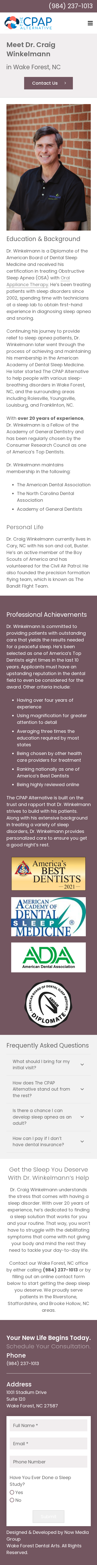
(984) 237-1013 (70, 6)
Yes (19, 1492)
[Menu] (90, 23)
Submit (48, 1516)
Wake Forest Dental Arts (33, 1546)
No (18, 1500)
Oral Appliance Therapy (38, 281)
